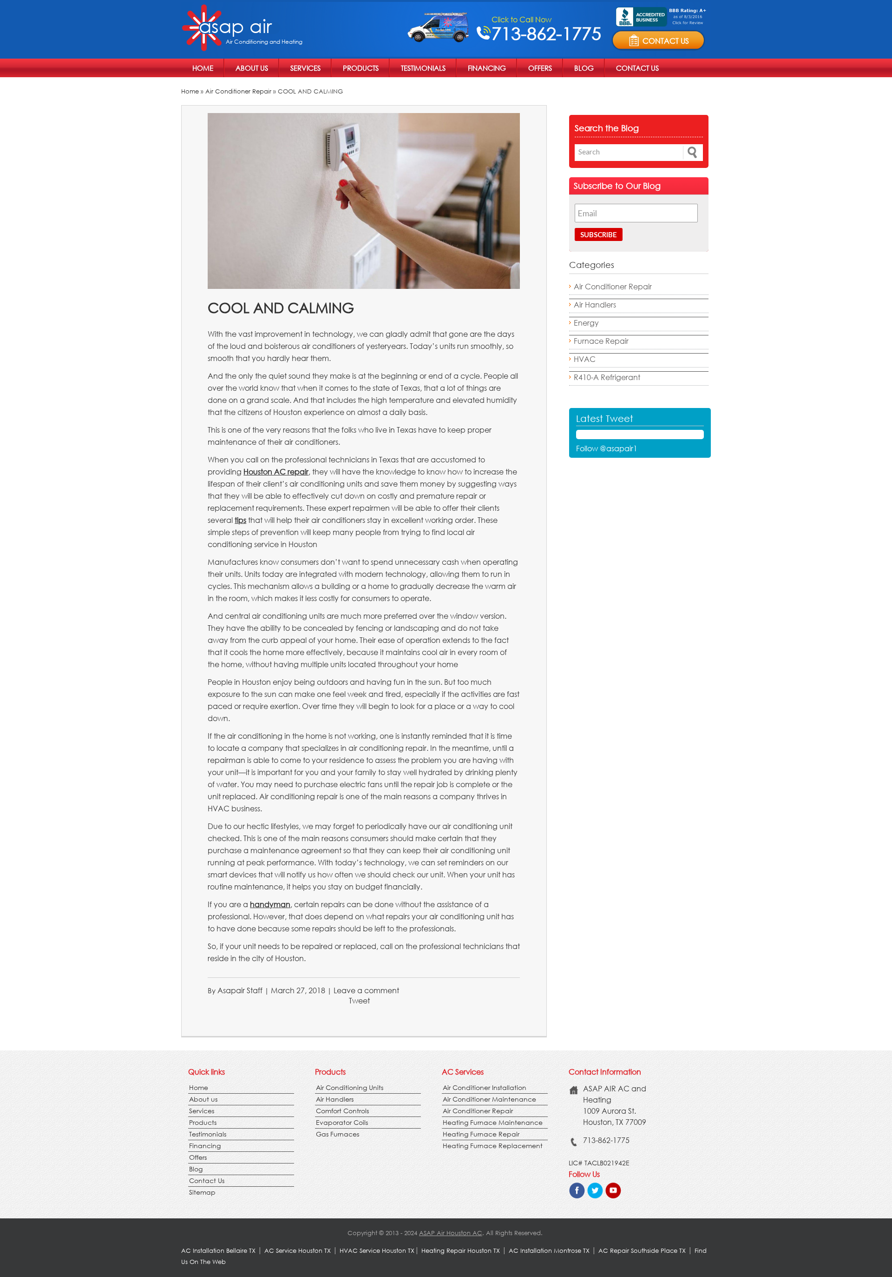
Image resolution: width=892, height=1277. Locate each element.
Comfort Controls (342, 1110)
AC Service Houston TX (298, 1251)
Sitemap (202, 1192)
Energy (586, 323)
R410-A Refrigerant (607, 377)
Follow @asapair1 (606, 448)
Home (202, 68)
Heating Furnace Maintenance (493, 1122)
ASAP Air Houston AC (450, 1233)
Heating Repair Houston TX (460, 1251)
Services (305, 68)
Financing (487, 68)
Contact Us (637, 68)
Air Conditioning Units (349, 1087)
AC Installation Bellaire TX (219, 1251)
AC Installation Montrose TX (549, 1251)
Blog (584, 68)
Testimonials (423, 68)
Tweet (359, 1000)
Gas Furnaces (337, 1134)
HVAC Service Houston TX (377, 1251)
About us (252, 68)
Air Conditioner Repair (238, 91)
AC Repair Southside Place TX (642, 1251)
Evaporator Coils (342, 1122)
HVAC (585, 359)
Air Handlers (595, 304)
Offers (540, 68)
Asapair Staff (239, 990)
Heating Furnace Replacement (493, 1145)
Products (361, 68)
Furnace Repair (601, 341)
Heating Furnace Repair (481, 1134)
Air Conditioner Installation (484, 1087)
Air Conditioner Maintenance (489, 1099)
